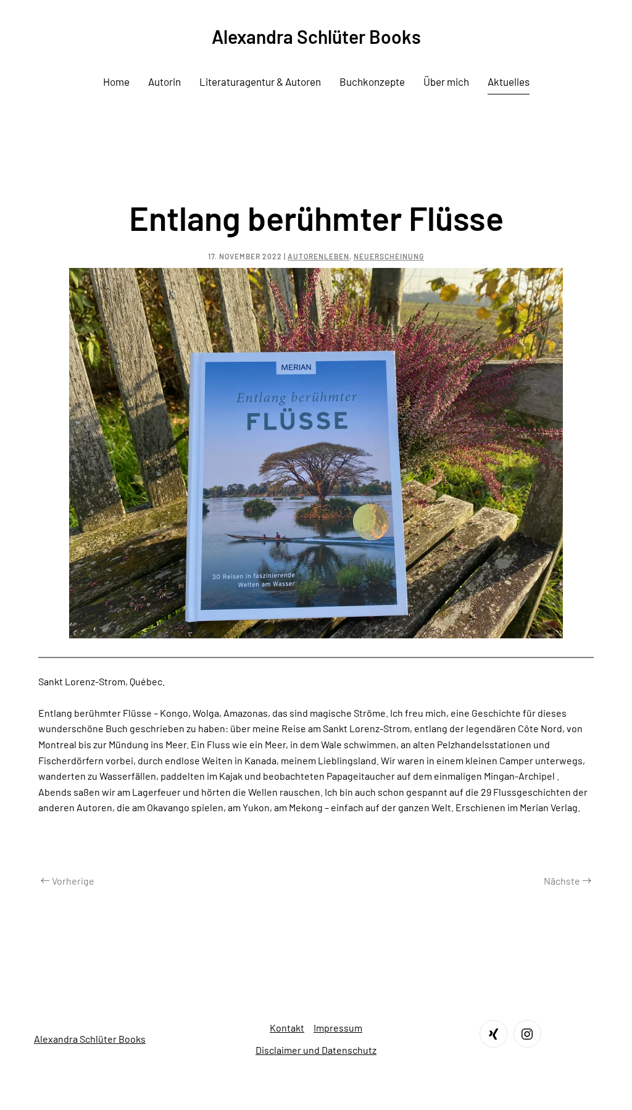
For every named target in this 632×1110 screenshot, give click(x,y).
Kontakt (287, 1027)
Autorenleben (318, 256)
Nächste (562, 881)
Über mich (446, 81)
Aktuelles (509, 81)
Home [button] (116, 81)
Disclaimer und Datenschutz (316, 1050)
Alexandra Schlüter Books (316, 36)
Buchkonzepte (372, 81)
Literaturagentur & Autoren (260, 81)
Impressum (338, 1027)
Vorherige (73, 881)
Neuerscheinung (389, 256)
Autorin (164, 81)
